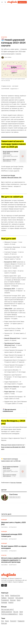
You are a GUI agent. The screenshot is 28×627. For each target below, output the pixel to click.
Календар (19, 482)
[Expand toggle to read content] (24, 409)
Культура (4, 37)
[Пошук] (5, 2)
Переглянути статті (14, 497)
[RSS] (5, 585)
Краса (7, 621)
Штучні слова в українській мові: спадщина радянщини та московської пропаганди (13, 560)
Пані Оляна (8, 57)
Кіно (2, 621)
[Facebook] (2, 585)
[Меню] (2, 2)
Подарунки (21, 621)
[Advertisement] (14, 19)
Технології (13, 621)
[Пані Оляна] (2, 57)
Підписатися (22, 2)
